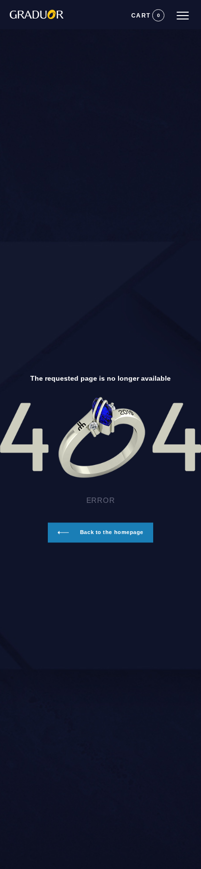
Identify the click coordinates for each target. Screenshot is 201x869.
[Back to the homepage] (31, 10)
